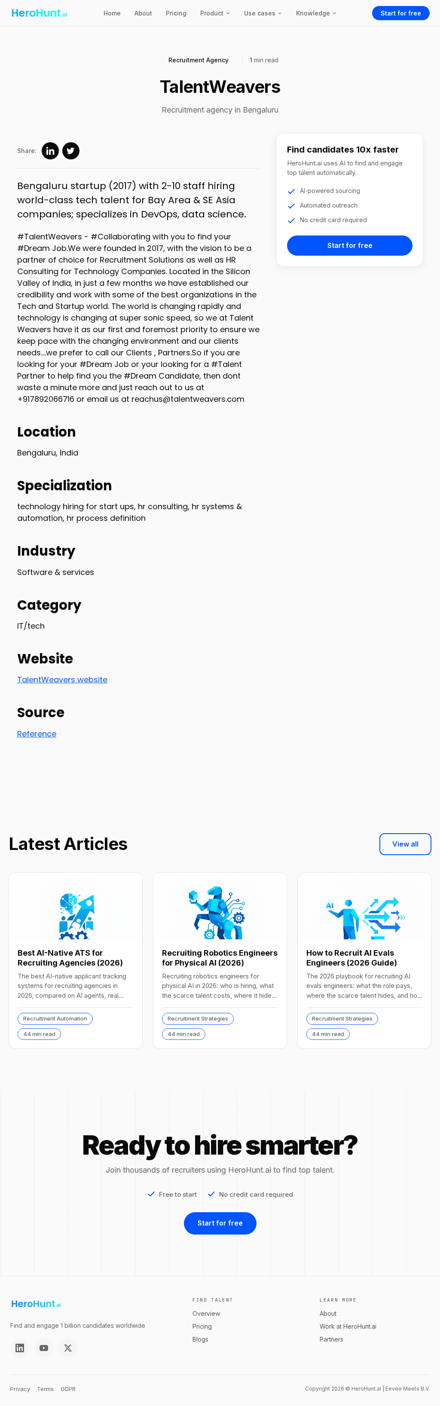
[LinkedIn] (19, 1348)
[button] (215, 13)
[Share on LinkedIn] (50, 150)
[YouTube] (43, 1348)
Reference (36, 733)
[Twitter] (67, 1348)
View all (405, 844)
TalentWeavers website (62, 679)
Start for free (401, 13)
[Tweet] (70, 150)
